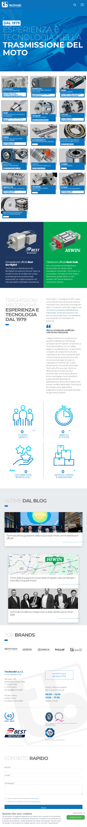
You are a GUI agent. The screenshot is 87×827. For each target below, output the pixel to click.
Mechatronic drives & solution (41, 90)
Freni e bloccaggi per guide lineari (12, 138)
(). (23, 798)
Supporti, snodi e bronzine (10, 165)
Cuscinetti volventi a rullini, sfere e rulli (70, 140)
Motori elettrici (39, 116)
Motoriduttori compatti (13, 188)
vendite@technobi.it (13, 690)
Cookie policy (10, 698)
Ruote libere (66, 165)
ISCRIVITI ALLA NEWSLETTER (59, 675)
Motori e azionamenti (70, 188)
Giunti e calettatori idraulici (41, 165)
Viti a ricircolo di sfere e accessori (14, 114)
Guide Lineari (67, 91)
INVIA (43, 808)
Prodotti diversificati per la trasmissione (12, 213)
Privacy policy (10, 695)
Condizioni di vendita (13, 701)
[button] (43, 759)
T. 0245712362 (10, 684)
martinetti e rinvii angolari (40, 188)
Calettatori (66, 115)
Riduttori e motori (11, 89)
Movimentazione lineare (43, 140)
